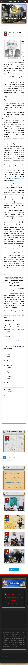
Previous (6, 444)
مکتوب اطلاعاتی (8, 526)
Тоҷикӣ (10, 1)
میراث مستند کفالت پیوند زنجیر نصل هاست (14, 509)
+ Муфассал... (14, 569)
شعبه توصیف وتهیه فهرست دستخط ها (13, 477)
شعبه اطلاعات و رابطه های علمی (13, 487)
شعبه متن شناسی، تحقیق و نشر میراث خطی (13, 483)
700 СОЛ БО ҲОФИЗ (14, 449)
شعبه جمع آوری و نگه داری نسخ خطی (14, 473)
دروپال (3, 656)
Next (22, 444)
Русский (15, 1)
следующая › (12, 457)
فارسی (24, 1)
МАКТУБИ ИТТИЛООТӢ (15, 32)
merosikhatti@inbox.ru (18, 178)
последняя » (7, 460)
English (19, 1)
